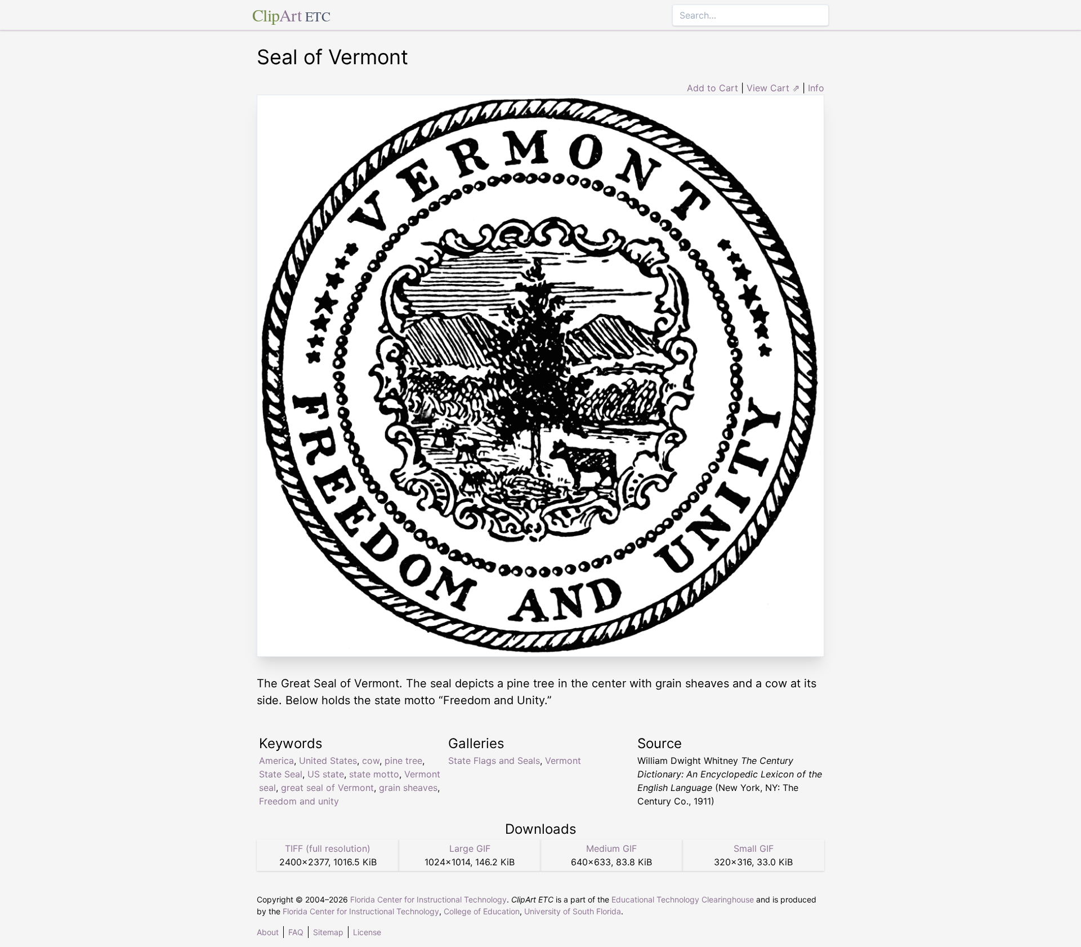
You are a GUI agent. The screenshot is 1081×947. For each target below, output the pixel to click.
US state (325, 774)
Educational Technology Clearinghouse (682, 899)
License (367, 932)
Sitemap (328, 932)
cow (370, 760)
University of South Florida (572, 911)
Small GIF (754, 848)
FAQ (295, 932)
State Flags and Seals (494, 760)
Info (816, 88)
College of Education (482, 911)
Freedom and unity (299, 801)
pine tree (403, 760)
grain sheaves (408, 787)
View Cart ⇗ (773, 88)
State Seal (280, 774)
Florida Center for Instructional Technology (428, 899)
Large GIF (469, 848)
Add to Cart (712, 88)
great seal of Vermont (327, 787)
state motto (374, 774)
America (276, 760)
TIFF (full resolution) (327, 848)
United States (328, 760)
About (268, 932)
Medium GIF (611, 848)
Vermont (563, 760)
